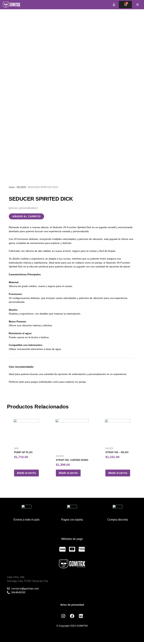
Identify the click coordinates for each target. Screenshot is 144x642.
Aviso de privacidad (72, 604)
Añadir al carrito (26, 216)
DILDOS (21, 187)
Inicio (12, 187)
